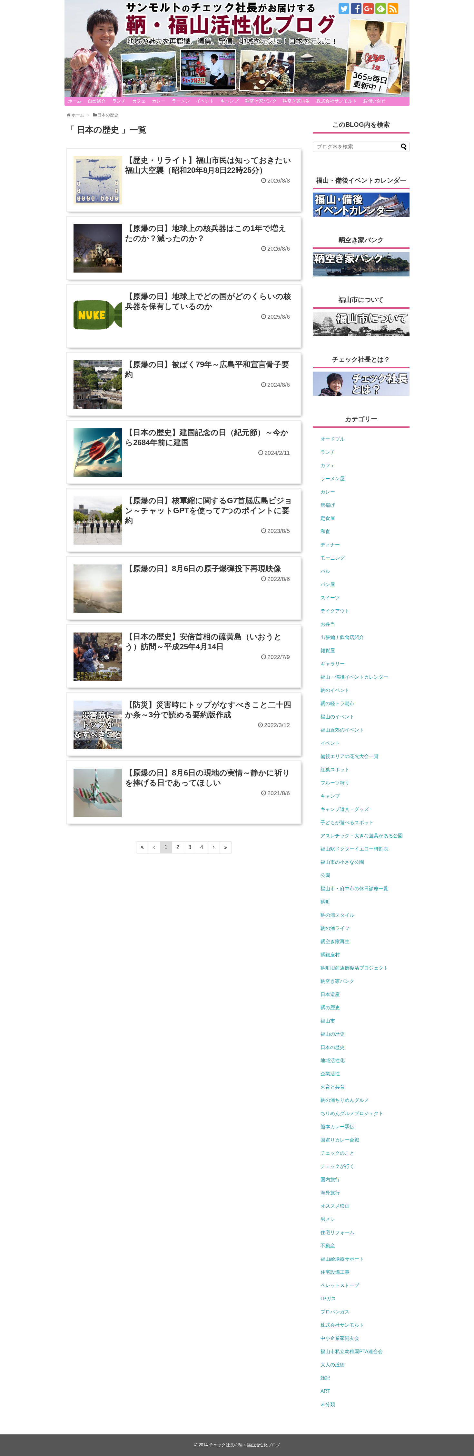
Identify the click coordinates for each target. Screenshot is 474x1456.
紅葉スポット (335, 769)
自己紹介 (97, 101)
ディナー (330, 544)
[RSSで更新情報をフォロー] (393, 8)
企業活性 (330, 1073)
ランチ (119, 101)
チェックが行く (337, 1166)
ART (325, 1391)
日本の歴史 (333, 1047)
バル (325, 571)
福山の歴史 (333, 1034)
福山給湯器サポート (342, 1259)
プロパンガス (335, 1311)
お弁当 (328, 624)
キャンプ (230, 101)
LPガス (328, 1298)
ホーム (75, 101)
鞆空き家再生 (296, 101)
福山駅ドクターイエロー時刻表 (354, 849)
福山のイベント (337, 716)
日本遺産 (330, 994)
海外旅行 (330, 1192)
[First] (142, 847)
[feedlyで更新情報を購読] (380, 8)
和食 (325, 531)
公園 (325, 875)
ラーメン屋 (333, 478)
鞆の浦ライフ (335, 928)
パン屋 (328, 584)
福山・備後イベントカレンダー (354, 677)
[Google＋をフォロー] (368, 8)
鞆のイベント (335, 690)
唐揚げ (328, 505)
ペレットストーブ (340, 1285)
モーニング (333, 558)
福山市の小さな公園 (342, 862)
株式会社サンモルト (336, 101)
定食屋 (328, 518)
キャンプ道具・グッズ (345, 809)
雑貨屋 (328, 650)
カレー (158, 101)
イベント (205, 101)
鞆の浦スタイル (337, 915)
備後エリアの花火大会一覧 (350, 756)
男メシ (328, 1219)
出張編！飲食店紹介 (342, 637)
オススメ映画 (335, 1206)
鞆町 (325, 901)
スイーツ (330, 597)
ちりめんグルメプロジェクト (352, 1113)
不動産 (328, 1245)
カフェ (139, 101)
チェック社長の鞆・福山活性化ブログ (244, 1444)
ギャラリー (333, 663)
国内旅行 (330, 1179)
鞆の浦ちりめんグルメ (345, 1100)
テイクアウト (335, 610)
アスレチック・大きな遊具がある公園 (362, 835)
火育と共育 (333, 1087)
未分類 (328, 1404)
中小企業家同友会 (340, 1338)
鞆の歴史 (330, 1007)
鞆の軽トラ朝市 (337, 703)
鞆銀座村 (330, 954)
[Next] (214, 847)
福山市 (328, 1020)
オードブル (333, 439)
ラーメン (181, 101)
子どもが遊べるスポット (347, 822)
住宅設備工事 (335, 1272)
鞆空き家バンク (261, 101)
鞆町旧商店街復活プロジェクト (354, 968)
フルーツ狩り (335, 782)
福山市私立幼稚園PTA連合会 (352, 1351)
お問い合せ (374, 101)
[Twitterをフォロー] (344, 8)
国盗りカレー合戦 (340, 1139)
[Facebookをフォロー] (356, 8)
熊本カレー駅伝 (337, 1126)
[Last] (226, 847)
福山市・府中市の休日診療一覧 (354, 888)
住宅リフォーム (337, 1232)
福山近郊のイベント (342, 730)
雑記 (325, 1378)
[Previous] (154, 847)
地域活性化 (333, 1060)
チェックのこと (337, 1153)
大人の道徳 (333, 1364)
